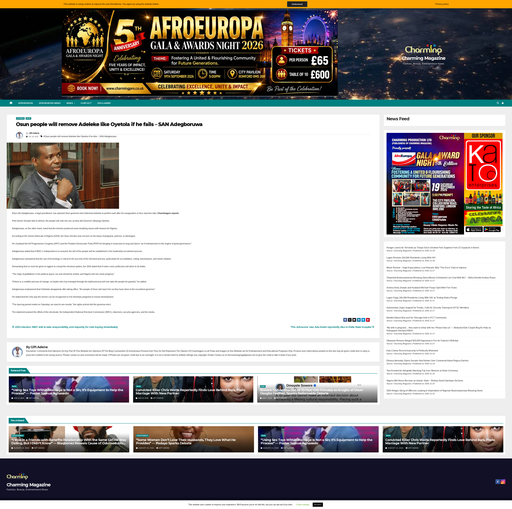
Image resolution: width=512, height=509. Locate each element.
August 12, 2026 (271, 448)
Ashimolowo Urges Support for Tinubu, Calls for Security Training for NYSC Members (428, 308)
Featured (20, 118)
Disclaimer (104, 103)
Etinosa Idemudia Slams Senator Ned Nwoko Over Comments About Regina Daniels (428, 360)
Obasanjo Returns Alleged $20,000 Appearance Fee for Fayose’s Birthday (422, 340)
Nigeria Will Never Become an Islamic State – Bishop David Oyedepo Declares (425, 380)
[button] (498, 103)
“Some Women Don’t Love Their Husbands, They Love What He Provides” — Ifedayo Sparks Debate (186, 441)
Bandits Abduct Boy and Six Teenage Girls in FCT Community (416, 318)
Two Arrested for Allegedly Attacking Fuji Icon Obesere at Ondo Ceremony (422, 370)
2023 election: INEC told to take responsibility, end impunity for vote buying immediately (66, 327)
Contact (86, 103)
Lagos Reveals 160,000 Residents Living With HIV (411, 258)
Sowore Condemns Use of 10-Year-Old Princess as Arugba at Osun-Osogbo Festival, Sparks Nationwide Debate (312, 391)
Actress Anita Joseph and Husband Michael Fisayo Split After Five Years (422, 288)
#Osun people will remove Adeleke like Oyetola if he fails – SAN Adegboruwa (79, 136)
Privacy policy (442, 4)
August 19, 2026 (22, 448)
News (70, 103)
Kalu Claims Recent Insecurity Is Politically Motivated (412, 350)
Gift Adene (34, 133)
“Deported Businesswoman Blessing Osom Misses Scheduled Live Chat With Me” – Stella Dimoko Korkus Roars (441, 278)
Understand (297, 4)
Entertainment (17, 435)
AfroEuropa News (50, 103)
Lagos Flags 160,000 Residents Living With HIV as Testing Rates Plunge (422, 298)
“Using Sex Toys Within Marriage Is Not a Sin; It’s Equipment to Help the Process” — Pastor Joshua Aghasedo (67, 391)
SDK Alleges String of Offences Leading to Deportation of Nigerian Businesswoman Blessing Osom (435, 390)
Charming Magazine (423, 58)
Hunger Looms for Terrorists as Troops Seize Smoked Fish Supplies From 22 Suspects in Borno (433, 247)
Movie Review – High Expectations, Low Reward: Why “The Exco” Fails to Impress (426, 268)
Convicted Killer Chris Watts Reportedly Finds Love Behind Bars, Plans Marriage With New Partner (190, 391)
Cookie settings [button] (302, 504)
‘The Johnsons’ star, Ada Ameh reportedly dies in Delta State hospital (331, 327)
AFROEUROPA (25, 103)
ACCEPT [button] (317, 505)
